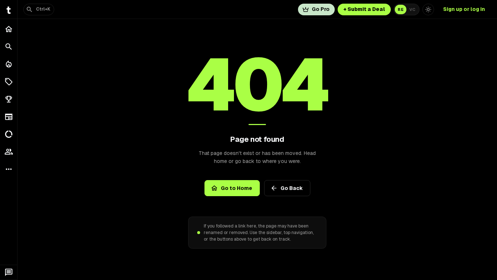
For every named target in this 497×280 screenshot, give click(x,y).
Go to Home (236, 188)
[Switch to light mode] (428, 9)
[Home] (8, 29)
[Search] (8, 46)
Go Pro (321, 9)
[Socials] (8, 151)
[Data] (8, 134)
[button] (8, 81)
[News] (8, 116)
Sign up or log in (464, 9)
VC (412, 9)
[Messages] (8, 272)
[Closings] (8, 64)
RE (400, 9)
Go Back (292, 188)
